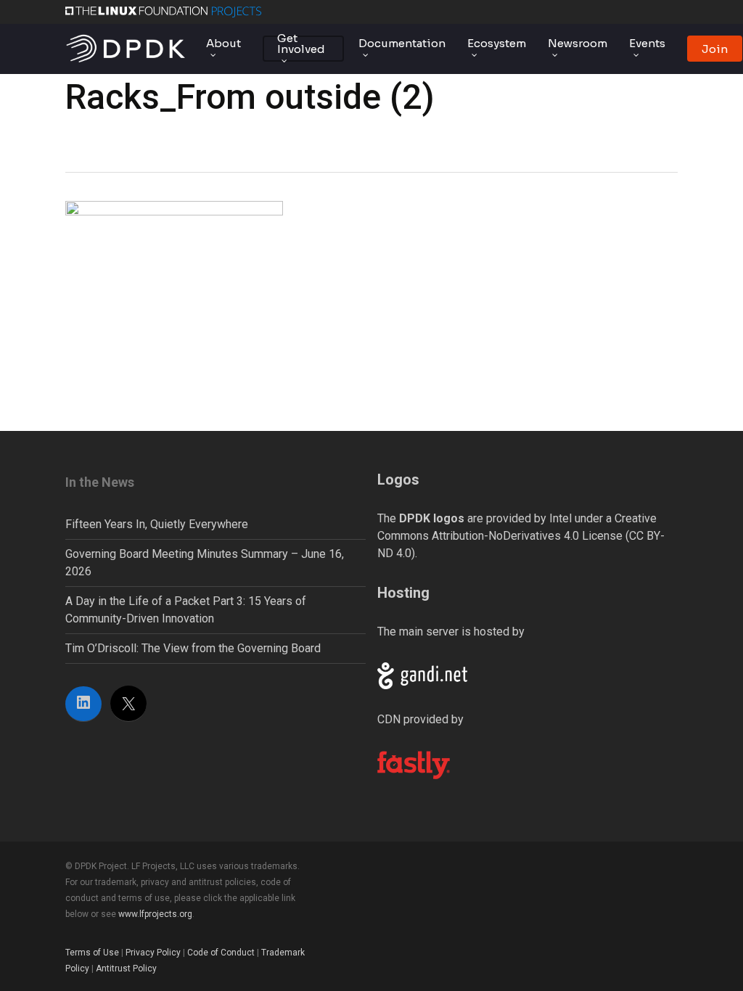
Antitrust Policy (126, 968)
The (420, 518)
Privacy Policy (153, 952)
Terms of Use (92, 952)
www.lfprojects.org (155, 914)
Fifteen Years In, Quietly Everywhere (156, 524)
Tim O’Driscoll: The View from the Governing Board (193, 648)
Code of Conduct (221, 952)
